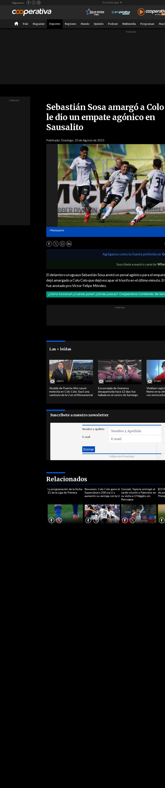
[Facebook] (29, 2)
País (25, 23)
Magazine (39, 23)
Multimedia (129, 23)
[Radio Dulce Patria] (95, 12)
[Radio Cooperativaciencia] (120, 12)
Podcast (113, 23)
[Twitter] (34, 2)
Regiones (70, 23)
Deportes (54, 23)
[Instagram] (39, 2)
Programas (147, 23)
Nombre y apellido (93, 429)
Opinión (98, 23)
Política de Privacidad (121, 456)
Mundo (85, 23)
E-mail (86, 436)
